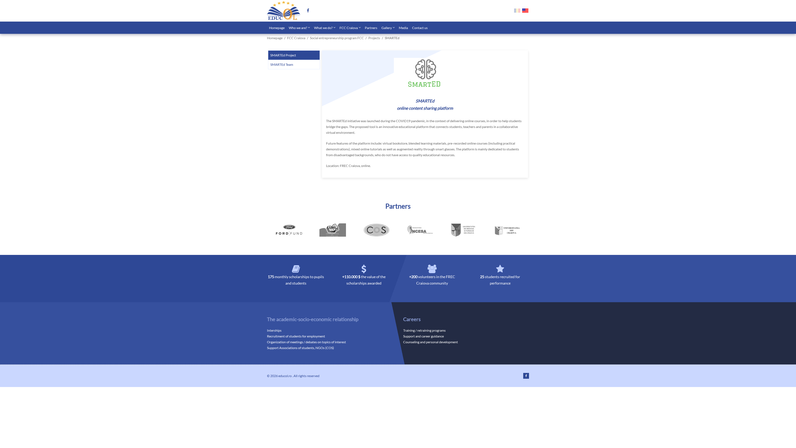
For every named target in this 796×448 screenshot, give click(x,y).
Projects (374, 38)
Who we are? (298, 28)
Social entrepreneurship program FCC (337, 38)
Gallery (386, 28)
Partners (371, 28)
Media (403, 28)
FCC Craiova (349, 28)
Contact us (420, 28)
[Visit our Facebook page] (310, 11)
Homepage (277, 28)
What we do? (323, 28)
